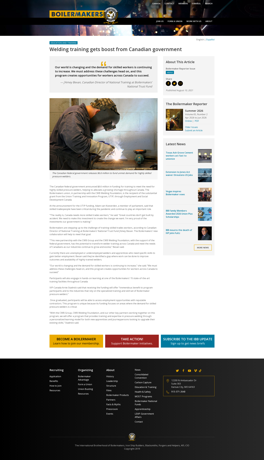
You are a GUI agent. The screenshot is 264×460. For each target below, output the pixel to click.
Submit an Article (194, 130)
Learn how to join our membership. (76, 343)
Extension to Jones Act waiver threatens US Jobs (179, 173)
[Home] (85, 15)
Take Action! (132, 339)
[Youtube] (189, 370)
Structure (111, 385)
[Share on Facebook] (168, 83)
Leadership (112, 381)
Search (208, 3)
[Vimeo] (195, 370)
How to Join (55, 385)
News (138, 369)
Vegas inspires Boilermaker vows (175, 193)
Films (109, 390)
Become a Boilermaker (76, 339)
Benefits (54, 381)
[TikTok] (200, 370)
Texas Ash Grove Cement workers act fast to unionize (179, 155)
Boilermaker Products (117, 395)
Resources (55, 390)
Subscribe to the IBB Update (187, 339)
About (208, 21)
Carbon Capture (143, 382)
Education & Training (145, 387)
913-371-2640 (178, 391)
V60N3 (170, 72)
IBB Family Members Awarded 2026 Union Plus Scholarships (179, 213)
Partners (110, 399)
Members (183, 3)
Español (196, 3)
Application (55, 376)
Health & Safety (143, 391)
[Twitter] (177, 370)
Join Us (159, 21)
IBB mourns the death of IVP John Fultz (179, 232)
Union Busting (85, 389)
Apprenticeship (142, 409)
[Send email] (180, 83)
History (110, 376)
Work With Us (193, 21)
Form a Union (175, 21)
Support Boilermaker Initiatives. (132, 343)
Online (188, 120)
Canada (156, 3)
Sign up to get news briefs (188, 343)
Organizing (85, 370)
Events (109, 413)
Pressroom (112, 409)
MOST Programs (143, 396)
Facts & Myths (113, 404)
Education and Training (63, 42)
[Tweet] (174, 83)
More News (203, 247)
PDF (197, 120)
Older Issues (191, 127)
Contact (169, 3)
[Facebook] (183, 370)
